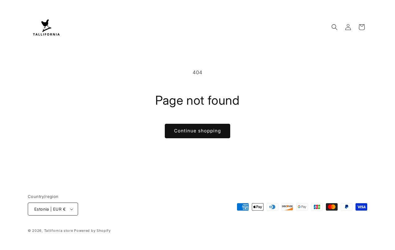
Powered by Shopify (92, 230)
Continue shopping (197, 131)
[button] (334, 27)
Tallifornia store (58, 230)
